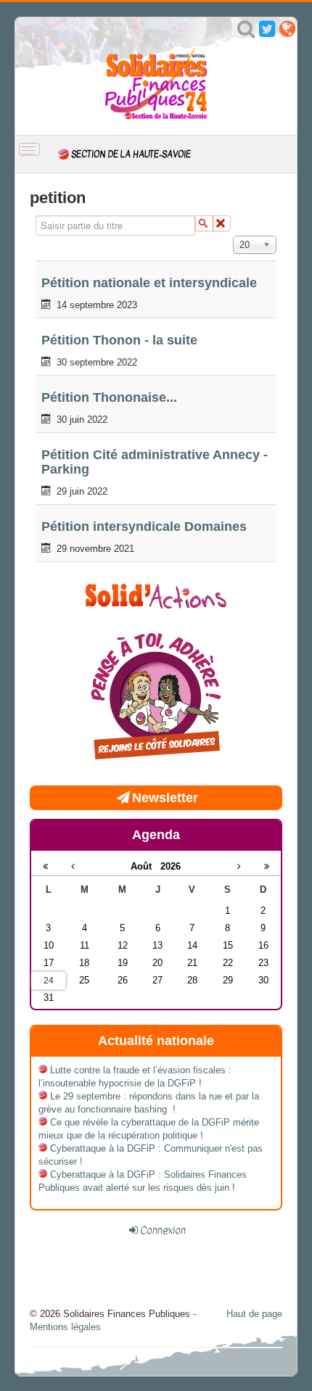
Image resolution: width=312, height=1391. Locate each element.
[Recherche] (246, 32)
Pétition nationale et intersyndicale (149, 283)
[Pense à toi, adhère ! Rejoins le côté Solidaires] (156, 698)
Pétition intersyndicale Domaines (144, 526)
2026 (170, 866)
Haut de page (254, 1313)
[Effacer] (222, 223)
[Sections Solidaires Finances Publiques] (287, 32)
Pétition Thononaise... (109, 397)
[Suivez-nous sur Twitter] (267, 32)
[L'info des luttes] (156, 594)
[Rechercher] (204, 223)
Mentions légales (65, 1326)
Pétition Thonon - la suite (119, 340)
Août (145, 866)
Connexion (163, 1230)
